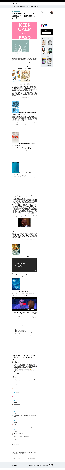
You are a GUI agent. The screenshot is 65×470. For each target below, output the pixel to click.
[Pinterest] (49, 464)
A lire (12, 11)
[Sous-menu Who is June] (38, 6)
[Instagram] (41, 26)
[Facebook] (46, 26)
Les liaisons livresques (28, 339)
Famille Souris (27, 97)
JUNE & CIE (15, 3)
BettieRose (15, 424)
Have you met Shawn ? (44, 46)
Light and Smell (19, 338)
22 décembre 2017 (16, 425)
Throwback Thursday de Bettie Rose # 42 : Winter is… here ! (24, 15)
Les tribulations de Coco (31, 338)
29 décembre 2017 (16, 434)
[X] (43, 26)
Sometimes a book (22, 339)
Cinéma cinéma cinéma (17, 11)
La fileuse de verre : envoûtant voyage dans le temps (49, 55)
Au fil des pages (16, 339)
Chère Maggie (49, 45)
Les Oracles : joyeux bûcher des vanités (44, 64)
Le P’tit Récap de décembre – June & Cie (19, 433)
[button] (16, 76)
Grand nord (23, 320)
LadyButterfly (16, 361)
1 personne (18, 373)
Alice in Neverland (25, 338)
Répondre (15, 402)
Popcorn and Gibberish (17, 404)
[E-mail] (52, 464)
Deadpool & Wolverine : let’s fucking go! (44, 54)
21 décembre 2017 (16, 362)
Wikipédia (16, 314)
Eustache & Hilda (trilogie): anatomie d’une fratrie (49, 64)
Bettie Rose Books (14, 338)
